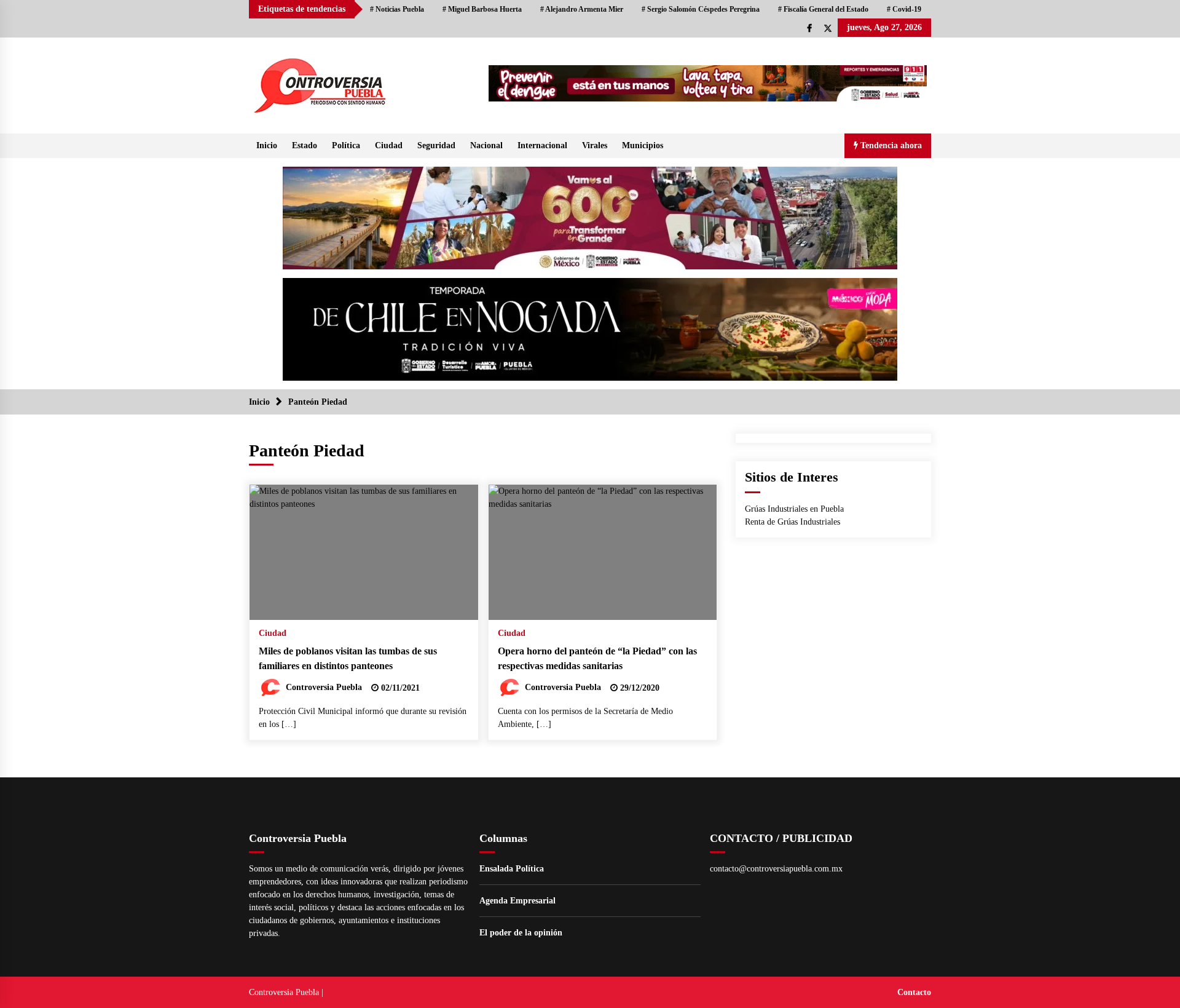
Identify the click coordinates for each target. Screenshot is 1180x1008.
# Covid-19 (904, 9)
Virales (594, 145)
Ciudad (389, 145)
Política (346, 145)
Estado (304, 145)
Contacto (914, 992)
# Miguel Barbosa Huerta (482, 9)
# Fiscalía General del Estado (823, 9)
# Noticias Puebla (397, 9)
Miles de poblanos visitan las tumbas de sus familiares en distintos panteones (348, 658)
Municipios (642, 145)
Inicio (266, 145)
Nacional (486, 145)
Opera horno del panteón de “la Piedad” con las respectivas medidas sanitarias (597, 658)
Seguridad (436, 145)
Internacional (542, 145)
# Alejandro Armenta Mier (581, 9)
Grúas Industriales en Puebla (794, 509)
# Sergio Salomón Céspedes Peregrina (701, 9)
